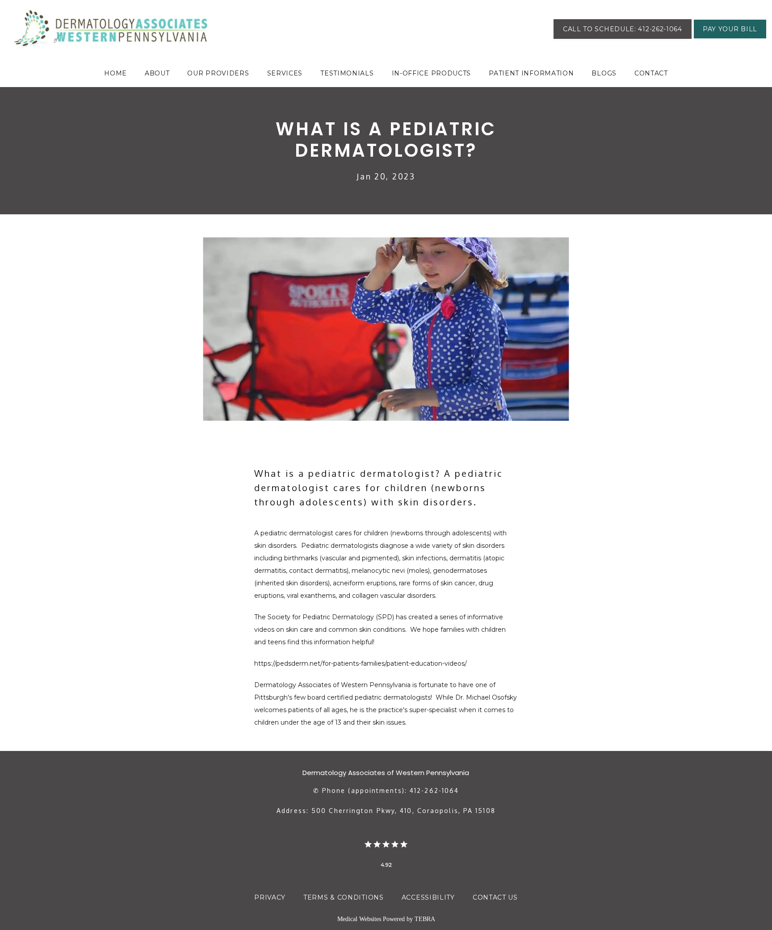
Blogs (604, 73)
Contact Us (495, 897)
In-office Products (431, 73)
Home (115, 73)
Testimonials (346, 73)
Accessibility (428, 897)
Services (285, 73)
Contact (651, 73)
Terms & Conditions (343, 897)
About (157, 73)
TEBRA (425, 919)
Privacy (269, 897)
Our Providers (218, 73)
